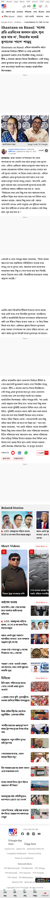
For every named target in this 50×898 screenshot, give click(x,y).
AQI (29, 6)
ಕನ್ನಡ (16, 1)
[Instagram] (33, 833)
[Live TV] (40, 6)
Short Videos (10, 546)
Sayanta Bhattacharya (17, 149)
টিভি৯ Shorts (9, 16)
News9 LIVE (17, 882)
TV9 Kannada (11, 873)
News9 (9, 1)
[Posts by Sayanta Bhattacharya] (4, 152)
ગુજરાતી (35, 1)
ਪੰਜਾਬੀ (42, 1)
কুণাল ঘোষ (6, 458)
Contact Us (9, 849)
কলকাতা (20, 12)
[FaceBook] (22, 833)
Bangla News (7, 22)
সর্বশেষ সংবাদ (9, 602)
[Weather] (25, 6)
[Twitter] (28, 833)
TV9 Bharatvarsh (12, 868)
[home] (2, 12)
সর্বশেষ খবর (10, 12)
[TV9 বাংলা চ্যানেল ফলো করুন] (34, 6)
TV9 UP (38, 877)
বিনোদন (41, 12)
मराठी (28, 1)
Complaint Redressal (16, 853)
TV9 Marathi (27, 868)
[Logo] (3, 6)
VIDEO (19, 16)
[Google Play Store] (16, 842)
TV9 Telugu (40, 868)
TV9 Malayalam (26, 877)
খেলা (35, 12)
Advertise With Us (35, 849)
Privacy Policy (34, 853)
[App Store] (32, 845)
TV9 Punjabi (38, 873)
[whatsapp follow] (26, 453)
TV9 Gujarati (25, 873)
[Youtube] (13, 453)
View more (40, 546)
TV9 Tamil (12, 877)
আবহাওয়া (39, 16)
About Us (20, 849)
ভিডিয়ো (5, 678)
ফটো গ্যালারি (29, 16)
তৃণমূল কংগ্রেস (18, 458)
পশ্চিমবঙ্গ (28, 12)
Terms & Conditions (24, 858)
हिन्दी (3, 1)
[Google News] (19, 453)
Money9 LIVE (31, 882)
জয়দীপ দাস (11, 151)
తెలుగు (22, 1)
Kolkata (18, 22)
